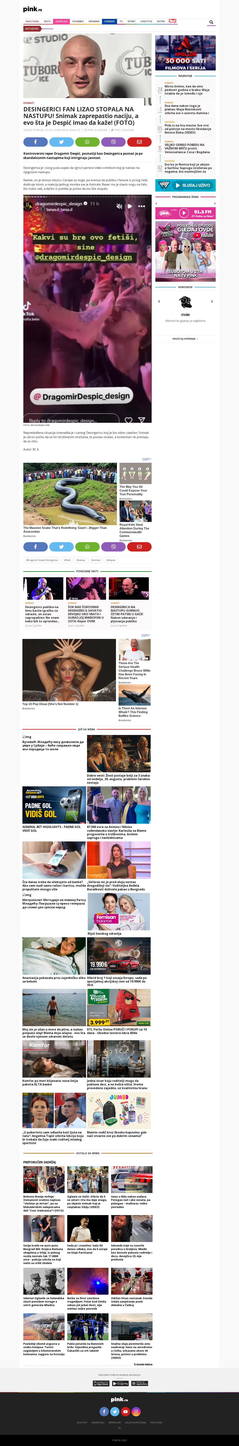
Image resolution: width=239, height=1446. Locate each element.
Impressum (115, 1422)
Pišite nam (156, 1422)
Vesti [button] (47, 21)
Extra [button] (161, 21)
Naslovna (32, 21)
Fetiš (67, 560)
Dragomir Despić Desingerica (42, 560)
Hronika (94, 21)
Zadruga (61, 21)
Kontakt (82, 1422)
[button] (27, 595)
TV (121, 21)
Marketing (98, 1422)
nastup (81, 560)
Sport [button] (132, 21)
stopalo (111, 560)
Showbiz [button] (78, 21)
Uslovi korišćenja (135, 1422)
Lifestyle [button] (146, 21)
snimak (95, 560)
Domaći (28, 103)
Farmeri (109, 21)
